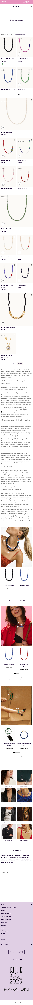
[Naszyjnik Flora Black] (19, 94)
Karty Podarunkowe (6, 919)
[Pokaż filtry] (31, 35)
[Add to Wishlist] (14, 39)
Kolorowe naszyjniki (20, 34)
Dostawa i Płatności (6, 913)
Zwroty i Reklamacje (6, 916)
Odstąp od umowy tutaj (16, 952)
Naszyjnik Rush (22, 160)
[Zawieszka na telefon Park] (8, 734)
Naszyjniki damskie (7, 34)
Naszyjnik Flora (22, 89)
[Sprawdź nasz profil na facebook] (11, 959)
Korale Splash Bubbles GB (8, 327)
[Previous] (3, 581)
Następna (20, 363)
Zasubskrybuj (28, 872)
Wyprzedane (9, 588)
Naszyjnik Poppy (22, 188)
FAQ (2, 928)
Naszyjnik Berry (22, 285)
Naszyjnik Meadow (6, 188)
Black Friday (4, 934)
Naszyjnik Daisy (5, 257)
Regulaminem (8, 890)
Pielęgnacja (4, 922)
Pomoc (3, 904)
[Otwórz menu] (2, 6)
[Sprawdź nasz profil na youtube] (21, 959)
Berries (3, 940)
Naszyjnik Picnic (6, 160)
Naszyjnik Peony (22, 59)
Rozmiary (3, 925)
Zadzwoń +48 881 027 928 (8, 907)
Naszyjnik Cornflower (8, 89)
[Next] (30, 581)
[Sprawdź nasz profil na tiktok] (16, 959)
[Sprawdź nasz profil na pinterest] (18, 959)
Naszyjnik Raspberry (24, 257)
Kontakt (3, 910)
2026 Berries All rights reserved (16, 998)
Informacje (4, 944)
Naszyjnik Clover (6, 229)
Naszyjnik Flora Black (7, 59)
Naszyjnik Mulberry (7, 132)
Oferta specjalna (5, 931)
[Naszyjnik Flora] (2, 64)
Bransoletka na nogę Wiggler (24, 743)
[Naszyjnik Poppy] (24, 655)
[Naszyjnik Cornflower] (24, 576)
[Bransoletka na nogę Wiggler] (24, 734)
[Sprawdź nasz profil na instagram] (13, 959)
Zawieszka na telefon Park (9, 743)
